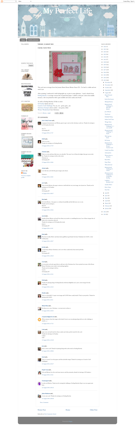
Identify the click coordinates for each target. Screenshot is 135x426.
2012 (105, 212)
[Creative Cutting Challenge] (27, 147)
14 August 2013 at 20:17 (47, 241)
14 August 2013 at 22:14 (47, 287)
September (108, 90)
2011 (105, 214)
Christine (44, 152)
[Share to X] (59, 113)
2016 (105, 72)
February (107, 206)
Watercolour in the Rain (108, 156)
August (107, 93)
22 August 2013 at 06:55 (48, 387)
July (106, 193)
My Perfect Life (67, 11)
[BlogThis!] (57, 113)
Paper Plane (108, 162)
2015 (105, 75)
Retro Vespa (108, 187)
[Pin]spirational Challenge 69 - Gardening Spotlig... (109, 175)
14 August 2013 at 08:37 (48, 193)
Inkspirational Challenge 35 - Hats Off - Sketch (109, 106)
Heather (44, 293)
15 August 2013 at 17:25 (47, 323)
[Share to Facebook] (61, 113)
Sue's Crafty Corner (47, 120)
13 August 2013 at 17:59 (47, 146)
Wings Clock (108, 122)
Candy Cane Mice (109, 150)
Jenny (43, 234)
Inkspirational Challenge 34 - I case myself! (109, 126)
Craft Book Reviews (33, 40)
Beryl (43, 199)
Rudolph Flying (108, 117)
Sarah (43, 357)
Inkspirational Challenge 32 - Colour (109, 168)
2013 (105, 80)
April (106, 201)
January (107, 208)
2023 (105, 54)
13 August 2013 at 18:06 (47, 162)
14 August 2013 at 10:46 (47, 210)
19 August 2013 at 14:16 (47, 375)
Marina (25, 173)
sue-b (43, 183)
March (107, 203)
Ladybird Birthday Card (109, 181)
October (107, 87)
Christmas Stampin (43, 108)
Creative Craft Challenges (45, 106)
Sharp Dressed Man (108, 95)
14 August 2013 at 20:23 (48, 256)
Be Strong (107, 140)
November (108, 85)
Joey (43, 346)
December (108, 82)
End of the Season (109, 99)
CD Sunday (41, 104)
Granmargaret (45, 381)
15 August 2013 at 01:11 (47, 300)
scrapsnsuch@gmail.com (48, 317)
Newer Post (42, 410)
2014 (105, 77)
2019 (105, 65)
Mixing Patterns (109, 102)
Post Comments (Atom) (50, 414)
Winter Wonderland (44, 110)
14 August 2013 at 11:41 (47, 228)
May (106, 198)
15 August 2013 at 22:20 (48, 340)
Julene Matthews (46, 393)
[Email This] (55, 113)
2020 (105, 62)
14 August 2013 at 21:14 (47, 274)
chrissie (44, 168)
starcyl (43, 216)
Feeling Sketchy (42, 96)
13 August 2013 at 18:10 (47, 177)
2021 (105, 59)
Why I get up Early (108, 137)
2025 (105, 49)
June (106, 195)
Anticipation (108, 153)
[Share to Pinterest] (62, 113)
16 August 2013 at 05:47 (48, 364)
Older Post (93, 410)
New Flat (107, 190)
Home (23, 40)
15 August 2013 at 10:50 (47, 311)
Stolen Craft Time (109, 119)
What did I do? (108, 165)
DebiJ (43, 280)
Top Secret (107, 114)
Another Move (108, 184)
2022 (105, 57)
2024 (105, 52)
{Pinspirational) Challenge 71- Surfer (109, 131)
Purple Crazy (45, 370)
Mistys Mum (45, 306)
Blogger (70, 421)
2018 (105, 67)
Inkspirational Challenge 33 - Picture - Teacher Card (109, 145)
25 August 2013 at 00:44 (48, 398)
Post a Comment (44, 402)
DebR (43, 139)
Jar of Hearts (108, 112)
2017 (105, 70)
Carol (43, 262)
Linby (43, 329)
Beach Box (107, 159)
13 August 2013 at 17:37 (47, 133)
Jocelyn (43, 247)
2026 (105, 46)
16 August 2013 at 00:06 (48, 351)
